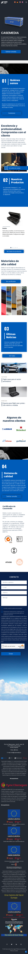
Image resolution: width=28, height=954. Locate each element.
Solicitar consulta (11, 51)
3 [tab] (14, 247)
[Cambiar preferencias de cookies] (26, 952)
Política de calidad (14, 951)
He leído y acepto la (13, 608)
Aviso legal (13, 949)
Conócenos (11, 113)
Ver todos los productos (14, 251)
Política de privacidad (20, 949)
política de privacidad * (17, 608)
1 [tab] (11, 247)
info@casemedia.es (16, 752)
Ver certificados (11, 281)
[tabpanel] (14, 224)
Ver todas (12, 355)
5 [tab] (17, 247)
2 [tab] (12, 247)
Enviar (11, 653)
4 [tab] (15, 247)
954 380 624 (14, 750)
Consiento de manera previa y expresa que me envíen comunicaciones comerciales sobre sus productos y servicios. (14, 613)
